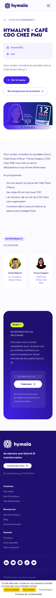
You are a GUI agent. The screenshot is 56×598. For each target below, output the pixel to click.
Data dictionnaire (12, 524)
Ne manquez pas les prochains (24, 91)
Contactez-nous (15, 466)
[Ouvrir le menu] (48, 6)
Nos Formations (11, 496)
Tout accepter (12, 590)
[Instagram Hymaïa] (20, 563)
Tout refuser (29, 590)
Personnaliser (45, 590)
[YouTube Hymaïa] (13, 563)
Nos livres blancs (11, 515)
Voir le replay (18, 80)
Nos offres (8, 491)
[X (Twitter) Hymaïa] (34, 563)
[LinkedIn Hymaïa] (6, 563)
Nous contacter (11, 547)
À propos (8, 538)
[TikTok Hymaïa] (27, 563)
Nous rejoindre (10, 543)
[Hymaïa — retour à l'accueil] (16, 6)
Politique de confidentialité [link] (28, 594)
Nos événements (11, 501)
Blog (5, 519)
